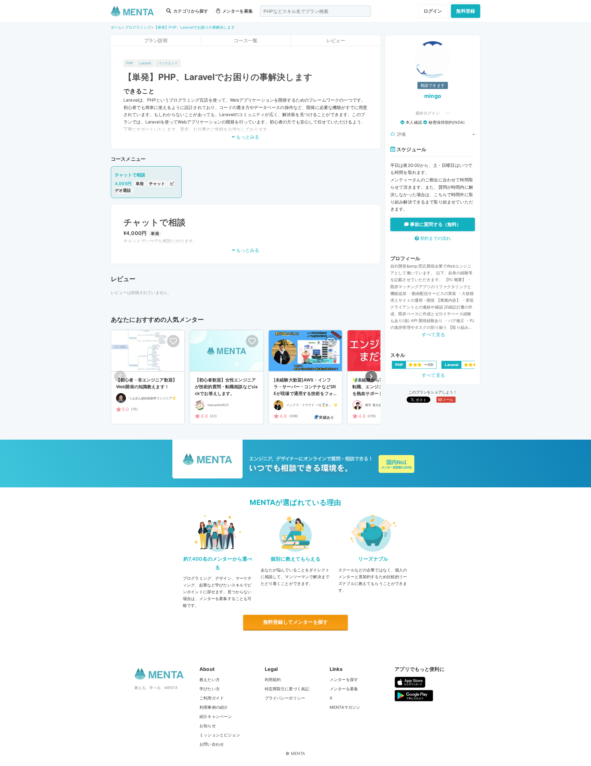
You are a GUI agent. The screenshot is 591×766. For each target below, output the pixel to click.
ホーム (116, 27)
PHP (129, 63)
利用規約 (273, 679)
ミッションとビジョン (219, 734)
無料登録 (465, 11)
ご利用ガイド (211, 697)
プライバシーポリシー (285, 697)
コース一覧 (245, 40)
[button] (371, 376)
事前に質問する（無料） (435, 224)
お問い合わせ (211, 744)
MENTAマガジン (345, 707)
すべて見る (433, 334)
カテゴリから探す (190, 11)
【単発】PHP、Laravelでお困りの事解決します (194, 27)
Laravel (145, 63)
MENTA (298, 753)
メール (447, 399)
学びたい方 (209, 688)
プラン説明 (155, 40)
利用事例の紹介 (213, 707)
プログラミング (138, 27)
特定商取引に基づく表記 (287, 688)
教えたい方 (209, 679)
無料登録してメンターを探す (295, 622)
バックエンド (168, 63)
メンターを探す (344, 679)
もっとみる (247, 137)
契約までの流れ (435, 238)
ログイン (433, 11)
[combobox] (315, 11)
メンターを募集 (237, 11)
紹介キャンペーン (215, 716)
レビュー (335, 40)
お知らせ (207, 725)
